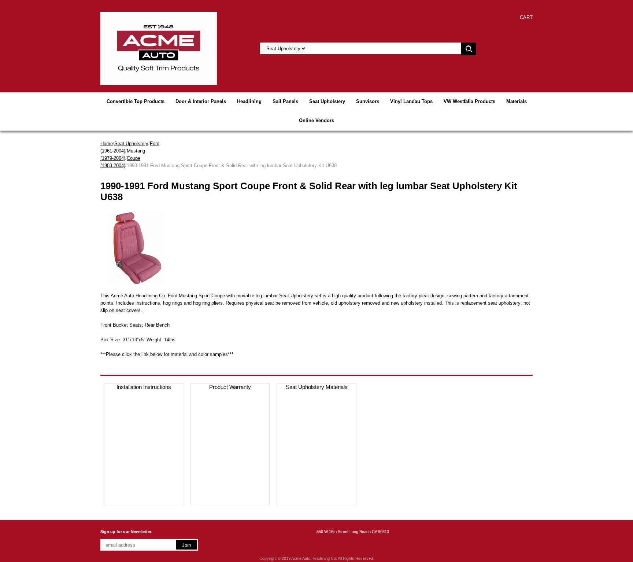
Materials (516, 101)
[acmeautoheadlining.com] (158, 48)
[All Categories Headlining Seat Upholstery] (350, 48)
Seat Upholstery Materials (317, 387)
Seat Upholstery (327, 101)
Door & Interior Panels (200, 101)
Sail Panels (285, 101)
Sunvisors (367, 101)
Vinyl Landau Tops (411, 101)
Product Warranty (230, 387)
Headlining (249, 101)
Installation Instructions (143, 387)
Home (106, 143)
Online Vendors (316, 120)
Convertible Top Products (135, 101)
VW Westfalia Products (469, 101)
